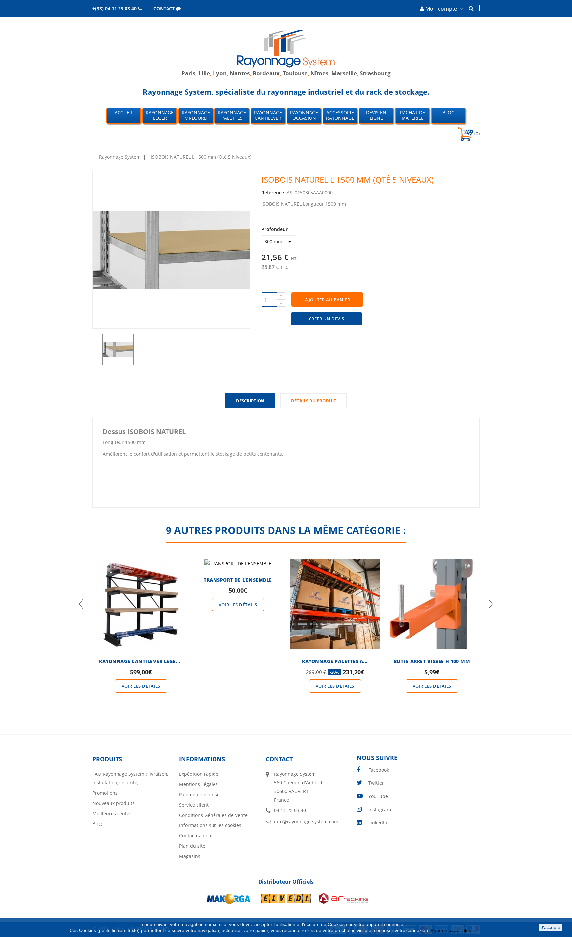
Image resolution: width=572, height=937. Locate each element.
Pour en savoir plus (451, 930)
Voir (141, 592)
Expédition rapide (198, 774)
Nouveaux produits (113, 803)
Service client (194, 805)
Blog (448, 112)
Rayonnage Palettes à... (335, 661)
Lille (204, 73)
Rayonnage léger (160, 115)
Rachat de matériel (412, 115)
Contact (279, 759)
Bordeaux (266, 73)
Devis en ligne (376, 115)
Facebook (378, 770)
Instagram (379, 809)
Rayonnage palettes (232, 115)
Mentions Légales (198, 784)
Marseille (344, 73)
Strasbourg (375, 73)
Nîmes (319, 73)
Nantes (240, 73)
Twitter (376, 783)
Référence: (273, 192)
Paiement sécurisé (199, 794)
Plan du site (192, 846)
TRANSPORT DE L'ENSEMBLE (238, 580)
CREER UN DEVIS (326, 319)
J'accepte (550, 927)
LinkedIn (377, 823)
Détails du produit (313, 401)
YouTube (378, 796)
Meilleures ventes (112, 813)
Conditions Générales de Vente (213, 815)
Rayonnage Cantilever (268, 115)
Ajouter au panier (327, 300)
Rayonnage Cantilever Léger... (141, 661)
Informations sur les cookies (210, 825)
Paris (188, 73)
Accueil (124, 112)
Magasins (189, 856)
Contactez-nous (196, 835)
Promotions (105, 793)
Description (250, 401)
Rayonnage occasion (304, 115)
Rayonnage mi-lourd (196, 115)
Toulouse (295, 73)
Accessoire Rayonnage (340, 115)
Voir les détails (141, 686)
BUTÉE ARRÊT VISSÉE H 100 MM (432, 661)
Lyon (220, 73)
